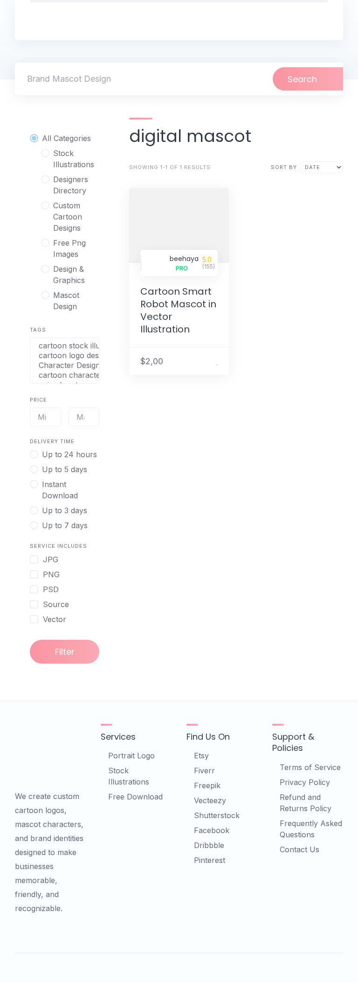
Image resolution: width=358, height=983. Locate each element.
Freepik (207, 785)
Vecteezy (210, 800)
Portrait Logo (131, 755)
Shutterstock (217, 815)
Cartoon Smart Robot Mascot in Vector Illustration (178, 310)
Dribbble (209, 845)
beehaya (184, 258)
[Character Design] (64, 365)
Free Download (135, 796)
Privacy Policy (305, 782)
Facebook (211, 830)
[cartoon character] (64, 375)
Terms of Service (310, 767)
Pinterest (209, 860)
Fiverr (204, 770)
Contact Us (299, 849)
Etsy (201, 755)
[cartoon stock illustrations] (64, 346)
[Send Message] (205, 361)
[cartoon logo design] (64, 356)
